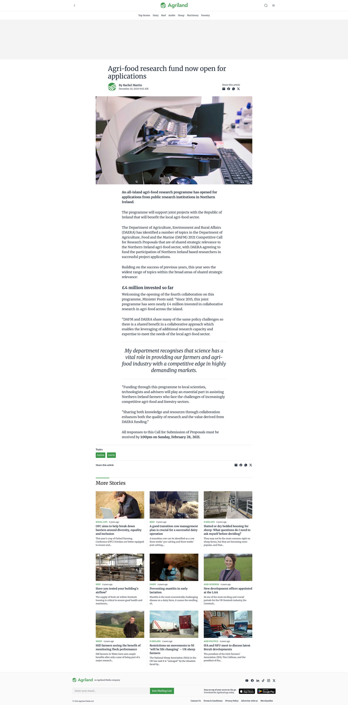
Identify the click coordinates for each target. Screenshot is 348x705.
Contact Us (196, 701)
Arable (171, 15)
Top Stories (144, 15)
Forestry (205, 15)
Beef (163, 15)
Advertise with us (249, 701)
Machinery (192, 15)
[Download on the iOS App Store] (247, 691)
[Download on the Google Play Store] (266, 691)
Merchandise (266, 701)
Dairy (156, 15)
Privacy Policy (231, 701)
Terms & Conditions (213, 701)
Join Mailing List (162, 690)
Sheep (181, 15)
